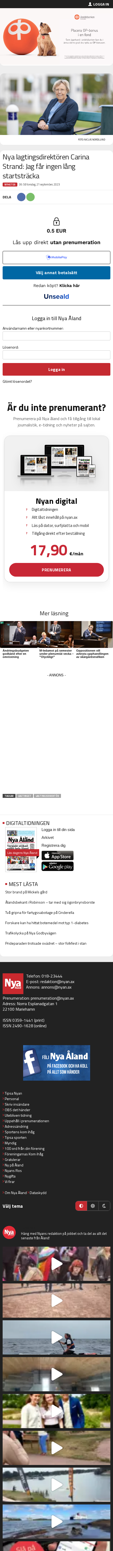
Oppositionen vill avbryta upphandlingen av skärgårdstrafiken (92, 653)
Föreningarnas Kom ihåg (24, 1154)
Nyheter (10, 184)
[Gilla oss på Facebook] (56, 1063)
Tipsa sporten (16, 1137)
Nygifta (10, 1176)
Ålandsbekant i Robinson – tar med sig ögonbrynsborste (50, 902)
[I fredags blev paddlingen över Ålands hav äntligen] (56, 1337)
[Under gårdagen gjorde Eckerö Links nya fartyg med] (56, 1521)
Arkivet (48, 837)
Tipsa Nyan (13, 1093)
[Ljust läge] (93, 1206)
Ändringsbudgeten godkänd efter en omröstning (16, 653)
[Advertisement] (56, 735)
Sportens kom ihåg (19, 1132)
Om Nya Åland (16, 1192)
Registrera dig (53, 845)
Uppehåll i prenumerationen (27, 1121)
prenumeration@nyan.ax (52, 998)
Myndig (10, 1143)
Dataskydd (38, 1192)
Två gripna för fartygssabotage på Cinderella (39, 912)
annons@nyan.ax (56, 987)
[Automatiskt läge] (81, 1206)
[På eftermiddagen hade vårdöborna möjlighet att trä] (56, 1411)
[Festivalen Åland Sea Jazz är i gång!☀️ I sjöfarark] (56, 1374)
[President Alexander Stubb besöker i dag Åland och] (56, 1448)
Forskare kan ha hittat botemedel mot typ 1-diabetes (47, 922)
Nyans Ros (13, 1170)
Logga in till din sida (58, 829)
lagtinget (24, 796)
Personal (12, 1098)
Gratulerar (12, 1159)
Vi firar (10, 1181)
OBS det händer (17, 1109)
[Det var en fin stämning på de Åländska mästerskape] (56, 1300)
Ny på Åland (14, 1165)
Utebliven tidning (18, 1115)
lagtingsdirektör (47, 796)
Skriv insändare (17, 1104)
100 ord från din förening (24, 1148)
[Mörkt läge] (104, 1206)
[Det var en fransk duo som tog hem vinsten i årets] (56, 1485)
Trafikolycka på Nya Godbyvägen (30, 933)
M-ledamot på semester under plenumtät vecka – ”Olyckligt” (56, 653)
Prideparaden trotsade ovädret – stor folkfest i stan (45, 943)
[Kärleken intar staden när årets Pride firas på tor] (56, 1264)
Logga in (101, 4)
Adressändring (16, 1126)
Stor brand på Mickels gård (26, 892)
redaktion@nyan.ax (57, 981)
